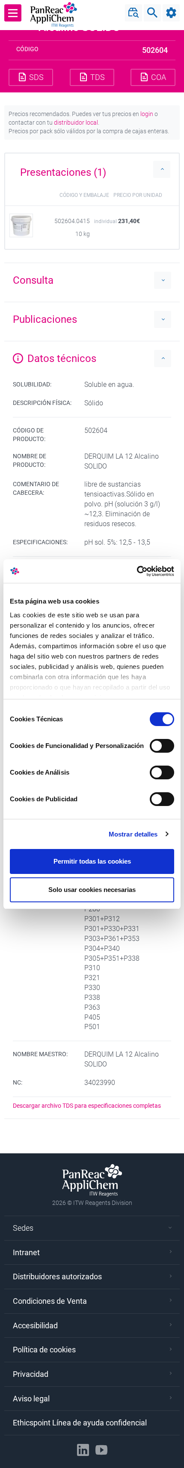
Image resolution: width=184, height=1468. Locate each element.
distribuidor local (76, 122)
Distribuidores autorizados (57, 1276)
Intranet (26, 1252)
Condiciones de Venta (50, 1301)
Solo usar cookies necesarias (92, 889)
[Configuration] (171, 12)
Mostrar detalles (133, 834)
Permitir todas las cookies (92, 861)
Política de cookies (44, 1349)
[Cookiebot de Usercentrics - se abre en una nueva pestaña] (136, 571)
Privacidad (30, 1374)
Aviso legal (31, 1398)
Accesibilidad (35, 1325)
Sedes (23, 1227)
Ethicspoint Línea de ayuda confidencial (80, 1422)
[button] (92, 169)
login (146, 113)
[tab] (92, 169)
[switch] (162, 746)
